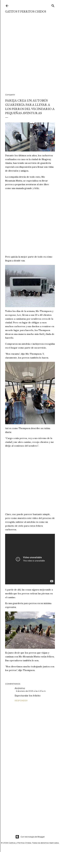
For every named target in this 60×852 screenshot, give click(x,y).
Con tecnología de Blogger (32, 836)
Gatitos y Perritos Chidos (25, 11)
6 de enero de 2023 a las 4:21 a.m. (31, 691)
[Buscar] (53, 5)
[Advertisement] (30, 55)
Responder (21, 700)
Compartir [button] (10, 94)
